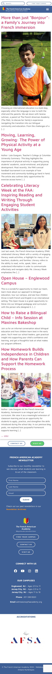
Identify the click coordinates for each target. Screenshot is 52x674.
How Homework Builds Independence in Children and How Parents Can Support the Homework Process (25, 359)
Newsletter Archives (16, 509)
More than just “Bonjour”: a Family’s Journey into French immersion (25, 22)
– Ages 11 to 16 (26, 592)
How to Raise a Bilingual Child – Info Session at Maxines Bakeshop (24, 317)
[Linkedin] (36, 571)
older (5, 436)
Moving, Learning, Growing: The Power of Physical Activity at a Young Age (23, 142)
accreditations (26, 616)
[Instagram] (29, 571)
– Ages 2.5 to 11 (26, 586)
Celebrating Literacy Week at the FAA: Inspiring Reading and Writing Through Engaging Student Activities (21, 197)
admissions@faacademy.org (29, 602)
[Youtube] (22, 571)
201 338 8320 (29, 597)
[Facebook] (15, 571)
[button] (47, 9)
